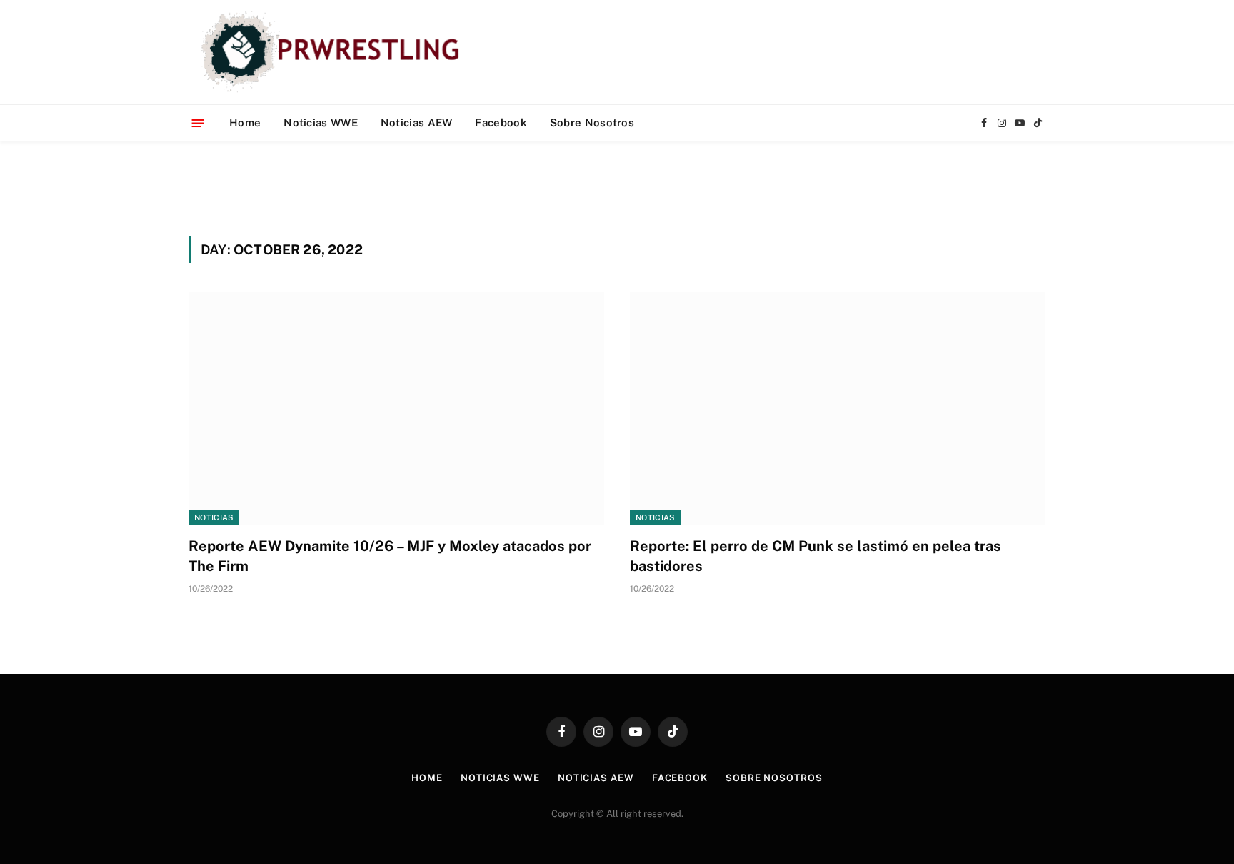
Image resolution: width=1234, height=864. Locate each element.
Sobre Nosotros (592, 122)
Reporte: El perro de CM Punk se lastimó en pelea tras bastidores (815, 555)
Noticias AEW (417, 122)
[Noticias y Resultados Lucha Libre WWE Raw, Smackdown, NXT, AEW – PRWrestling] (334, 52)
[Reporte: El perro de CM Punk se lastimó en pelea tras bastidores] (837, 408)
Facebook (500, 122)
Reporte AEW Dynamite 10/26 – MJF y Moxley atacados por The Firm (390, 555)
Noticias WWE (321, 122)
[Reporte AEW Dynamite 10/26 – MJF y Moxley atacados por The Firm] (396, 408)
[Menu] (198, 122)
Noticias (214, 517)
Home (245, 122)
